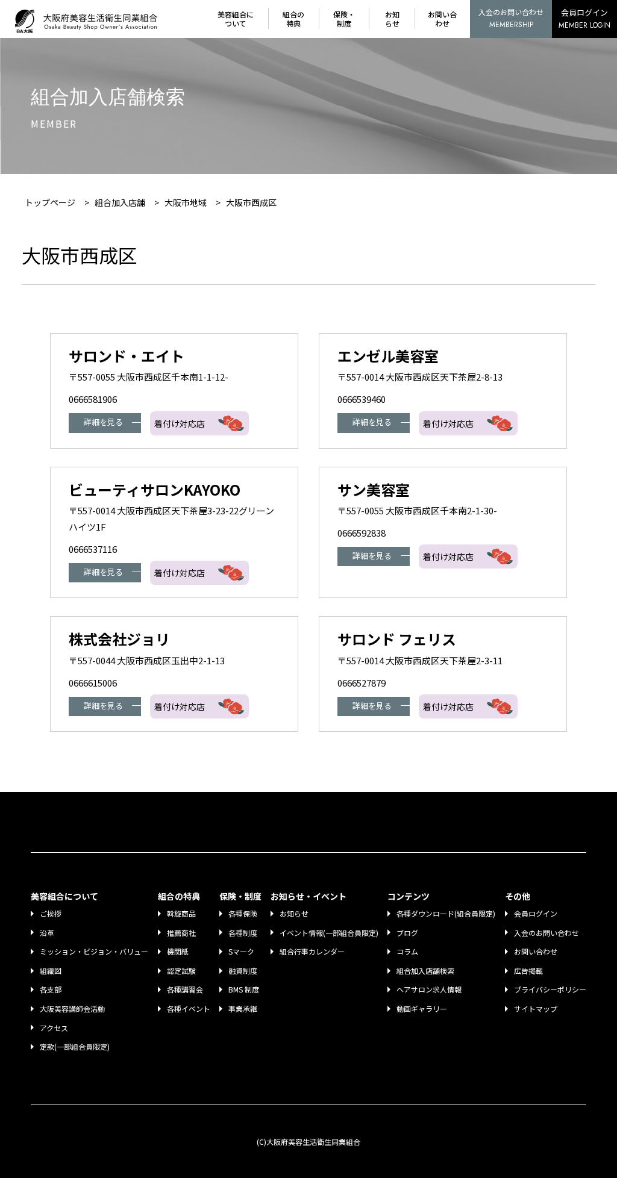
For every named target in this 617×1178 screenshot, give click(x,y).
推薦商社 (181, 932)
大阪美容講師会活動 (72, 1008)
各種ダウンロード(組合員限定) (445, 913)
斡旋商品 (181, 913)
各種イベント (188, 1008)
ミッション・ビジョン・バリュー (94, 951)
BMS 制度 (243, 989)
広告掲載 (528, 970)
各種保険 (242, 913)
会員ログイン (584, 19)
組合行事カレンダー (312, 951)
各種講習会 (185, 989)
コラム (407, 951)
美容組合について (236, 18)
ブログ (407, 932)
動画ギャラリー (421, 1008)
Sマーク (241, 951)
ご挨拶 (50, 913)
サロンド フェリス (396, 638)
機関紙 (178, 951)
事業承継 (242, 1008)
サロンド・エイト (126, 355)
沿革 (47, 932)
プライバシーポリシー (550, 989)
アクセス (54, 1028)
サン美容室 (373, 489)
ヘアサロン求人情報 (429, 989)
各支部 (50, 989)
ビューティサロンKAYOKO (154, 489)
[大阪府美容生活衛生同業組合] (89, 19)
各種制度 (242, 932)
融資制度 (242, 970)
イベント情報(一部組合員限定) (329, 932)
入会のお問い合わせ (510, 18)
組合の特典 (293, 18)
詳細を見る (103, 422)
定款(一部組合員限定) (75, 1046)
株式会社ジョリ (119, 638)
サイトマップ (535, 1008)
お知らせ (392, 18)
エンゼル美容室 (388, 355)
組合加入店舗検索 (425, 970)
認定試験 (181, 970)
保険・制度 (344, 18)
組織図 (50, 970)
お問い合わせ (442, 18)
